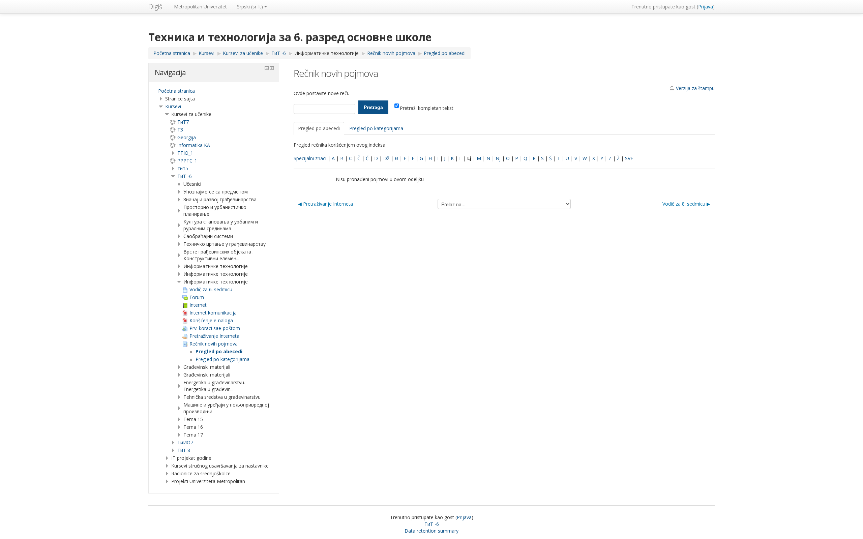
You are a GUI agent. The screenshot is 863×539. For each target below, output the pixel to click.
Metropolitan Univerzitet (200, 6)
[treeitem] (213, 91)
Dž (386, 158)
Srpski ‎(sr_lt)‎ (250, 6)
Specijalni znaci (310, 158)
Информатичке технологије (326, 53)
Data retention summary (431, 531)
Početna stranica (176, 91)
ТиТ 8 (183, 450)
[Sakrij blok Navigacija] (267, 68)
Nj (498, 158)
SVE (629, 158)
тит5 (182, 168)
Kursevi (173, 106)
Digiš (155, 6)
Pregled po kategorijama (376, 128)
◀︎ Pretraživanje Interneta (325, 204)
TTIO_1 (185, 153)
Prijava (705, 6)
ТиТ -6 (184, 176)
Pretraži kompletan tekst (426, 108)
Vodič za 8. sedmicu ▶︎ (686, 204)
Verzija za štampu (695, 88)
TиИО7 (185, 442)
